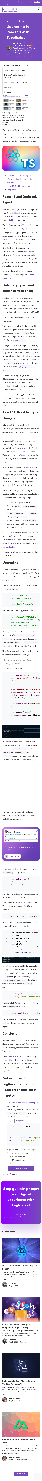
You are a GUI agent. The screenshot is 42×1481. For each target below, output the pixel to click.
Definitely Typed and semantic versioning (15, 76)
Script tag (20, 1120)
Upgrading (7, 87)
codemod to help (9, 547)
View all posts (20, 1474)
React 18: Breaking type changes (15, 82)
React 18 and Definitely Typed (14, 70)
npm (11, 1121)
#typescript (14, 1174)
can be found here (9, 580)
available (10, 220)
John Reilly (17, 43)
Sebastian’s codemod (24, 902)
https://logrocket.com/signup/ (24, 1102)
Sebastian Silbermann (11, 239)
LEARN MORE (7, 125)
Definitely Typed (20, 229)
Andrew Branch (20, 455)
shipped (16, 213)
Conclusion (8, 92)
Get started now (21, 1168)
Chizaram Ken (14, 1283)
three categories (25, 448)
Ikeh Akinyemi (14, 1398)
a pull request (29, 467)
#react (5, 1174)
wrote (12, 539)
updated (28, 251)
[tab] (11, 1121)
